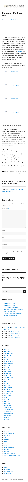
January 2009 (7, 373)
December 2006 (8, 407)
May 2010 (6, 357)
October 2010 (7, 355)
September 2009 (8, 363)
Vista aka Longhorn (9, 453)
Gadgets (6, 443)
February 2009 (8, 371)
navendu (6, 171)
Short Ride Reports (9, 447)
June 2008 (6, 379)
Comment (5, 208)
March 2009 (7, 369)
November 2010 (8, 353)
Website (4, 244)
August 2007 (7, 395)
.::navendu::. (5, 479)
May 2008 (6, 381)
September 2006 (8, 413)
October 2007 (7, 393)
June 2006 (6, 419)
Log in (5, 467)
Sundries (6, 451)
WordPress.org (8, 473)
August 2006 (7, 415)
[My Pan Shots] (14, 27)
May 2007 (6, 401)
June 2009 (6, 367)
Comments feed (8, 471)
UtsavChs (6, 327)
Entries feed (7, 469)
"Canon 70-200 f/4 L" (10, 173)
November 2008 (8, 377)
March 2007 (7, 403)
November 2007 (8, 391)
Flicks (19, 171)
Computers (7, 435)
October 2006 (7, 411)
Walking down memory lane (12, 455)
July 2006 (6, 417)
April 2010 (6, 359)
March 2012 (7, 349)
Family (5, 437)
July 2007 (6, 397)
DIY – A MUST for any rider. (11, 307)
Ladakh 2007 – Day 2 (10, 303)
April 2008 (6, 383)
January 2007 (7, 405)
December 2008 (8, 375)
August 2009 (7, 365)
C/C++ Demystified (9, 433)
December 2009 (8, 361)
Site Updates (7, 449)
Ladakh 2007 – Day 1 (9, 305)
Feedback (6, 439)
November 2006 (8, 409)
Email (4, 237)
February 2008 (8, 387)
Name (4, 230)
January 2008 (7, 389)
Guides (5, 445)
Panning (19, 51)
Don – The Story (15, 331)
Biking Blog (7, 431)
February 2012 (8, 351)
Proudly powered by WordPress (16, 479)
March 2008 (7, 385)
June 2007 (6, 399)
